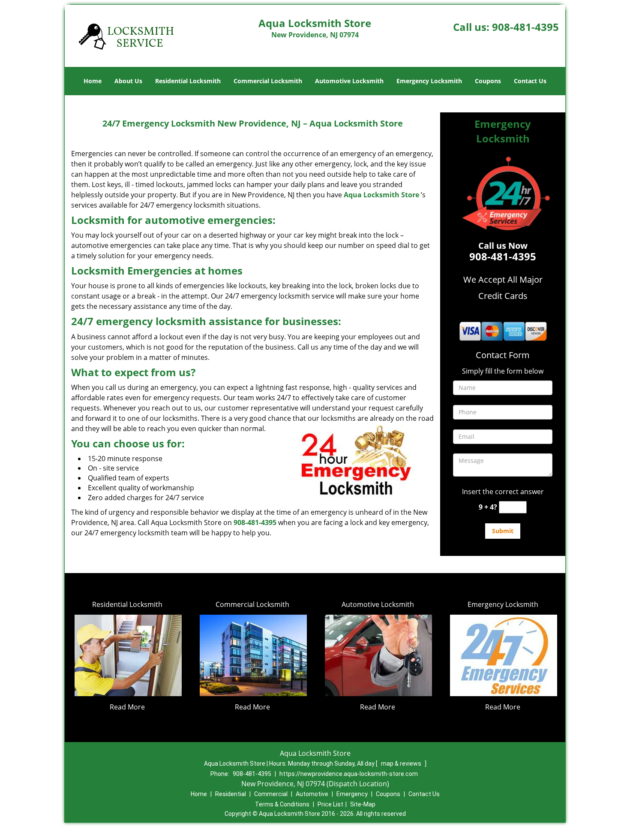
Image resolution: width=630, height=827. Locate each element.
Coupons (488, 81)
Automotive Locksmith (349, 81)
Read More (127, 707)
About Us (128, 81)
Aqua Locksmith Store (381, 194)
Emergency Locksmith (429, 81)
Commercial (271, 794)
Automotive (312, 794)
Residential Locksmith (188, 81)
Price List (330, 804)
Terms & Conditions (282, 804)
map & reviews (402, 763)
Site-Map (362, 804)
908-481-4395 (525, 27)
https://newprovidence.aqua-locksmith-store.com (348, 773)
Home (93, 81)
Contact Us (530, 81)
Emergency (352, 794)
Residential (230, 794)
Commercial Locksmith (268, 81)
